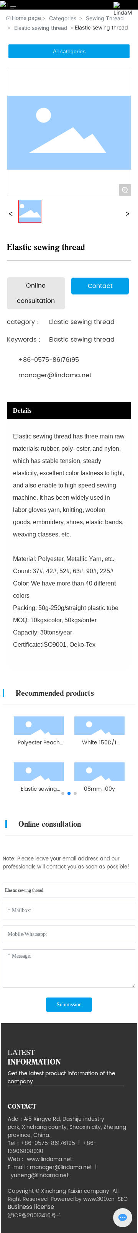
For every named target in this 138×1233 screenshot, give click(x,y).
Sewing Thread (105, 18)
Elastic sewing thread (40, 28)
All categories (69, 51)
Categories (62, 18)
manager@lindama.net (55, 375)
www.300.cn (99, 1199)
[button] (62, 793)
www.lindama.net (49, 1159)
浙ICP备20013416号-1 (34, 1215)
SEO (123, 1199)
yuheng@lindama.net (40, 1175)
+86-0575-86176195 (48, 360)
